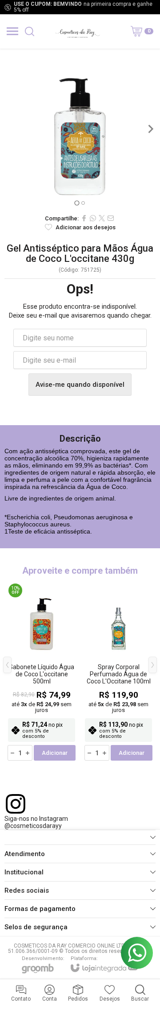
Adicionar (55, 752)
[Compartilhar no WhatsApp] (93, 218)
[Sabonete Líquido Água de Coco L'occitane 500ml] (41, 671)
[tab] (76, 202)
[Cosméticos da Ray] (77, 31)
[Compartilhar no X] (102, 218)
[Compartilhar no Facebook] (84, 218)
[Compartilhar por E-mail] (111, 218)
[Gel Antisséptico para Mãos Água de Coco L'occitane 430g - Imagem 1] (80, 129)
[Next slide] (150, 129)
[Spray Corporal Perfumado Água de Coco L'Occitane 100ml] (118, 671)
